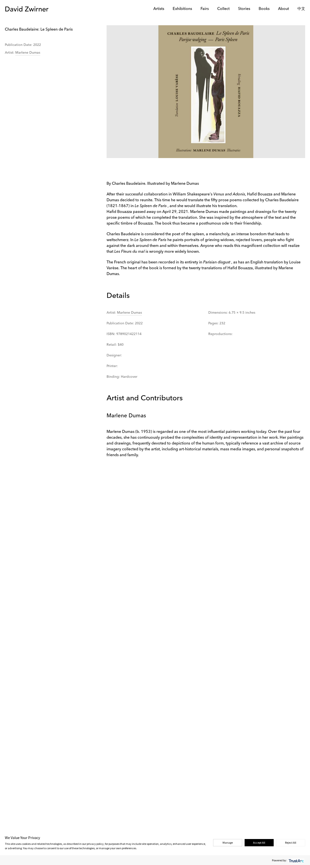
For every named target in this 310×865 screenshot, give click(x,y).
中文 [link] (301, 9)
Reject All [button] (290, 842)
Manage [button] (228, 842)
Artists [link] (158, 9)
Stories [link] (244, 9)
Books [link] (264, 9)
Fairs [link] (205, 9)
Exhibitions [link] (182, 9)
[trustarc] (296, 860)
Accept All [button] (259, 842)
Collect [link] (223, 9)
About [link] (283, 9)
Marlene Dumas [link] (27, 52)
